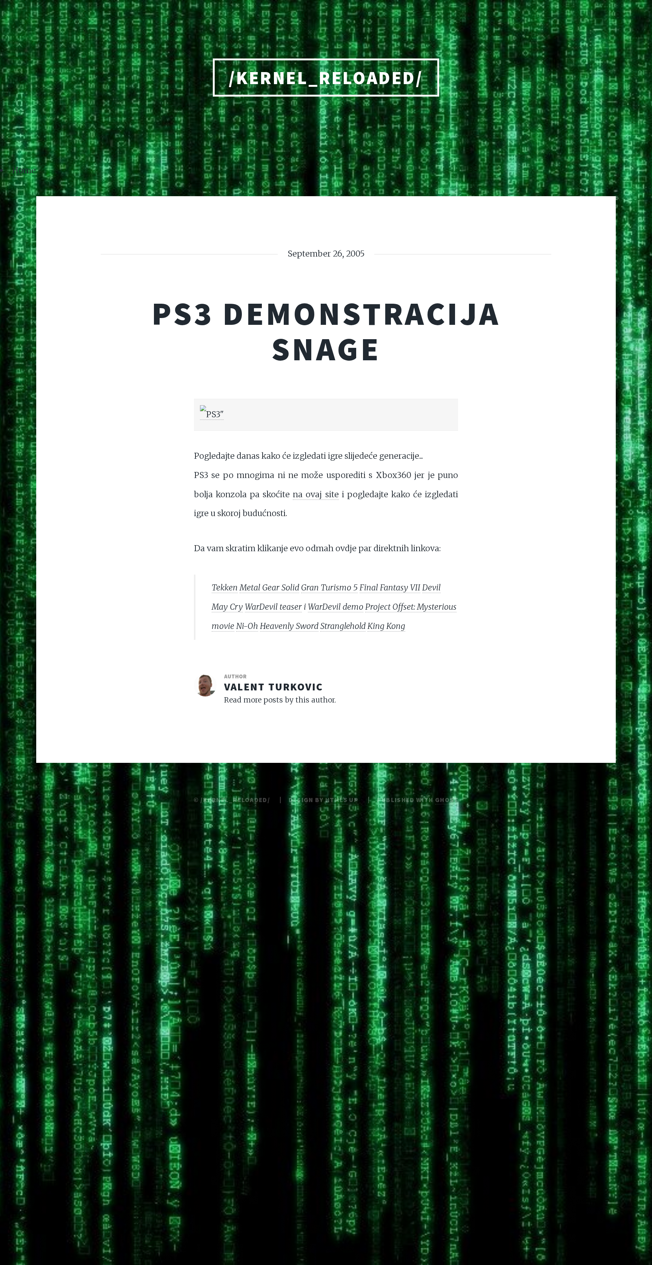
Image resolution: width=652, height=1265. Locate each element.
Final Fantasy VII (390, 588)
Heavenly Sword (289, 626)
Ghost (446, 800)
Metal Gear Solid (269, 588)
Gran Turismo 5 (329, 588)
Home (24, 170)
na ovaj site (315, 494)
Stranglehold (343, 626)
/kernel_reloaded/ (326, 77)
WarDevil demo (335, 607)
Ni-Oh (247, 626)
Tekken (225, 588)
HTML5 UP (341, 800)
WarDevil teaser (273, 607)
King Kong (386, 626)
